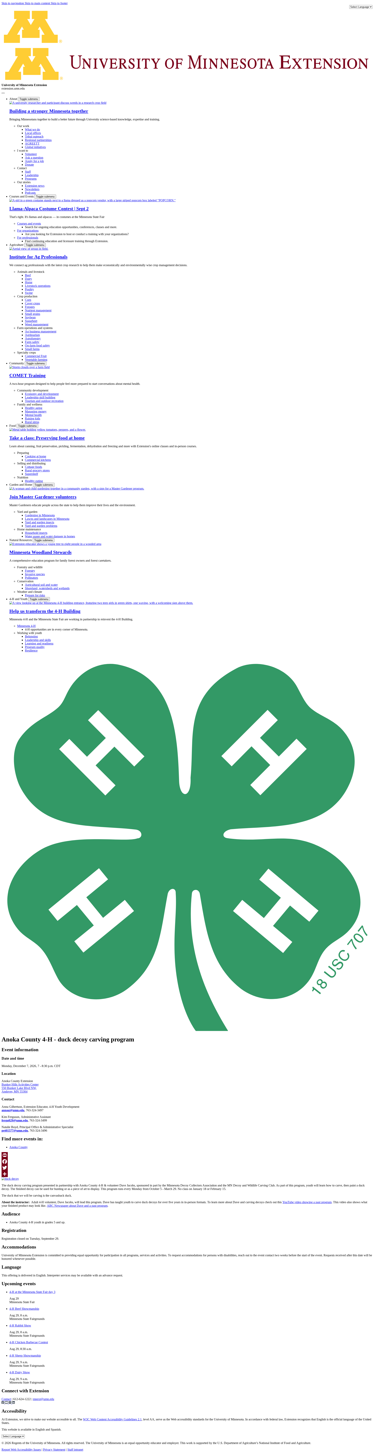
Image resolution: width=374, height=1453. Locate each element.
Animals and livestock (30, 271)
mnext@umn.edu (43, 1399)
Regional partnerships (38, 140)
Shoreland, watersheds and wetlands (47, 588)
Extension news (34, 185)
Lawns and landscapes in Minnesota (47, 518)
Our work (23, 126)
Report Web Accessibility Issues (21, 1449)
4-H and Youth (18, 599)
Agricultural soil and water (41, 584)
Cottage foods (33, 467)
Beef (28, 275)
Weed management (36, 324)
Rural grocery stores (37, 470)
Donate (29, 164)
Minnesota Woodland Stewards (40, 552)
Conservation (25, 581)
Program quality (35, 647)
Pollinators (31, 577)
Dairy (28, 278)
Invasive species (35, 574)
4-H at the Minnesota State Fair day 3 (32, 1292)
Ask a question (34, 157)
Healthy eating (34, 481)
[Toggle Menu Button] (3, 93)
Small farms (32, 349)
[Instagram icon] (10, 1403)
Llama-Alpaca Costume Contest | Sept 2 (49, 208)
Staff (28, 171)
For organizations (28, 230)
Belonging (31, 636)
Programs (31, 178)
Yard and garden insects (39, 522)
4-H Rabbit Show (20, 1325)
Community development (32, 390)
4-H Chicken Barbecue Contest (28, 1342)
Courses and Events (21, 196)
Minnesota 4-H (26, 626)
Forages (30, 307)
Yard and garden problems (41, 525)
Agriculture (16, 244)
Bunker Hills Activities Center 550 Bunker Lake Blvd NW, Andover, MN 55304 (20, 1088)
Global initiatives (35, 147)
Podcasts (30, 192)
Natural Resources (21, 540)
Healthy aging (33, 408)
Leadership (32, 175)
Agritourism (32, 335)
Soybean (30, 317)
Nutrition (22, 477)
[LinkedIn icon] (13, 1403)
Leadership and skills (38, 640)
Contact (22, 168)
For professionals (27, 237)
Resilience (31, 650)
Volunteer (31, 154)
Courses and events (29, 223)
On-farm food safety (37, 345)
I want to (22, 150)
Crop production (27, 296)
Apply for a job (34, 161)
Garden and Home (21, 484)
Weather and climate (29, 591)
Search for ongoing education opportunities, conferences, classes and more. (71, 227)
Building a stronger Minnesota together (48, 111)
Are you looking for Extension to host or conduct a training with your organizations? (77, 234)
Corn (28, 299)
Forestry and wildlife (30, 567)
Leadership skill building (40, 397)
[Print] (187, 1155)
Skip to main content (38, 3)
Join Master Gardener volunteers (42, 496)
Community (17, 363)
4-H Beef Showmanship (24, 1308)
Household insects (36, 532)
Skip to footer (59, 3)
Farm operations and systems (35, 328)
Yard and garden (27, 511)
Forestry (30, 570)
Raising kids (32, 418)
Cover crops (32, 303)
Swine (29, 292)
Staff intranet (75, 1449)
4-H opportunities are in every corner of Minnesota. (56, 629)
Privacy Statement (54, 1449)
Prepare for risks (35, 595)
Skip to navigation (13, 3)
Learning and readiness (39, 643)
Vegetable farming (36, 359)
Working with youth (29, 633)
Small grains (32, 314)
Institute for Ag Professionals (38, 256)
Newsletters (32, 189)
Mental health (33, 415)
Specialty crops (26, 352)
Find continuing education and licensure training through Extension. (66, 241)
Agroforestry (33, 338)
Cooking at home (35, 456)
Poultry (29, 289)
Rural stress (32, 422)
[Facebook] (187, 1161)
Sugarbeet (31, 321)
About (13, 98)
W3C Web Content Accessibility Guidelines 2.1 (112, 1419)
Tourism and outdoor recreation (44, 401)
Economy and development (42, 394)
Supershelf (31, 474)
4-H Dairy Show (19, 1372)
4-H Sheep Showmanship (25, 1355)
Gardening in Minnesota (40, 515)
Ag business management (40, 331)
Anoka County (18, 1147)
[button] (57, 102)
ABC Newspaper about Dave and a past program (77, 1205)
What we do (32, 129)
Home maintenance (29, 529)
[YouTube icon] (7, 1403)
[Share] (187, 1174)
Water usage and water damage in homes (50, 536)
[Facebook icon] (3, 1403)
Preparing (23, 452)
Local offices (33, 133)
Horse (28, 282)
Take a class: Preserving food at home (47, 437)
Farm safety (32, 342)
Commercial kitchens (38, 460)
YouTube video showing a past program (307, 1202)
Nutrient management (38, 310)
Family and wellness (29, 404)
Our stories (24, 182)
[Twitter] (187, 1168)
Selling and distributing (31, 463)
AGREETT (32, 143)
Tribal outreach (34, 136)
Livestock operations (37, 285)
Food (13, 425)
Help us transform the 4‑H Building (44, 611)
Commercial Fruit (36, 356)
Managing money (36, 411)
